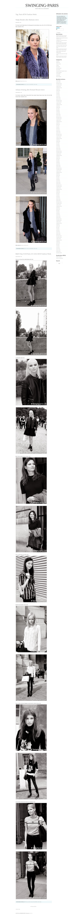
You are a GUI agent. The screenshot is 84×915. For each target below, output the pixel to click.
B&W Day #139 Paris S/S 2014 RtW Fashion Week (33, 254)
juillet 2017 (58, 124)
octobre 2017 (58, 120)
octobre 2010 (58, 238)
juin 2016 (57, 142)
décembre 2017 (59, 117)
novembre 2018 (59, 101)
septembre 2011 (59, 223)
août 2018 (58, 106)
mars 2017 (58, 130)
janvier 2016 (58, 149)
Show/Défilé (58, 73)
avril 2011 (58, 230)
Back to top (18, 909)
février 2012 (58, 216)
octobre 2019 (58, 86)
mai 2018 (57, 110)
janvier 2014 (58, 183)
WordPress (30, 913)
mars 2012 (58, 214)
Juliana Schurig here (24, 245)
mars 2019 (58, 96)
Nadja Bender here (23, 81)
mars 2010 (58, 248)
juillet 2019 (58, 90)
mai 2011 (57, 228)
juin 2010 (57, 244)
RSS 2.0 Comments (59, 258)
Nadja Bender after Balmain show (27, 20)
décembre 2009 (59, 252)
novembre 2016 (59, 135)
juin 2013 (57, 193)
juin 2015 (57, 159)
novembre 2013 (59, 186)
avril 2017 (58, 128)
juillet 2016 (58, 141)
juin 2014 (57, 176)
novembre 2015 (59, 152)
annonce (57, 61)
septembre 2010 (59, 240)
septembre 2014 (59, 172)
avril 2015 (58, 162)
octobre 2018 (58, 103)
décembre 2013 (59, 185)
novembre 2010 (59, 237)
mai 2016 (57, 144)
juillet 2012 (58, 209)
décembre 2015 (59, 151)
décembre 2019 (59, 83)
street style (58, 75)
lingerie (57, 65)
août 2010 (58, 241)
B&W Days (58, 62)
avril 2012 (58, 213)
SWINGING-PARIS (42, 5)
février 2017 (58, 131)
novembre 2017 (59, 118)
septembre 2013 (59, 189)
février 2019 (58, 97)
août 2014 (58, 173)
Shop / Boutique (59, 72)
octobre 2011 (58, 221)
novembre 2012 (59, 203)
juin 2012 (57, 210)
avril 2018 (58, 111)
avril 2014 (58, 179)
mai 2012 (57, 211)
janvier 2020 (58, 82)
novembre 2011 (59, 220)
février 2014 (58, 182)
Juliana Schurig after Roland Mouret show (30, 90)
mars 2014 (58, 180)
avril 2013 (58, 196)
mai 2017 (57, 127)
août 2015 (58, 156)
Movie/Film (58, 66)
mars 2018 (58, 113)
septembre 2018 (59, 104)
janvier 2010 (58, 251)
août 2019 (58, 89)
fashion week (26, 84)
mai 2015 (57, 161)
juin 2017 (57, 125)
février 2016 (58, 148)
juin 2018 (57, 108)
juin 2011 (57, 227)
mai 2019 (57, 93)
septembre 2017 (59, 121)
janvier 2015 (58, 166)
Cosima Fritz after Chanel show (61, 45)
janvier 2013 (58, 200)
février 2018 (58, 114)
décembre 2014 (59, 168)
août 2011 (58, 224)
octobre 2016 (58, 137)
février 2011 (58, 233)
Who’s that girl (58, 76)
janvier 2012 (58, 217)
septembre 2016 (59, 138)
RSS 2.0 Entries (59, 256)
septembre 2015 (59, 155)
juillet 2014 (58, 175)
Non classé (58, 69)
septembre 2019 (59, 87)
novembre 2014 (59, 169)
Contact (58, 32)
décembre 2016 (59, 134)
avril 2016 (58, 145)
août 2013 (58, 190)
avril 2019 (58, 94)
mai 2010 (57, 245)
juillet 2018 (58, 107)
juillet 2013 (58, 192)
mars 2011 (58, 231)
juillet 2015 (58, 158)
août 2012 (58, 207)
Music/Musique (58, 68)
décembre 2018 (59, 100)
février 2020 (58, 80)
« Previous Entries (33, 906)
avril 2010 (58, 247)
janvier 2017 (58, 132)
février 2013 (58, 199)
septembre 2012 (59, 206)
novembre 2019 (59, 84)
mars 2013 (58, 197)
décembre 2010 (59, 235)
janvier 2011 (58, 234)
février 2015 (58, 165)
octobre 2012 (58, 204)
